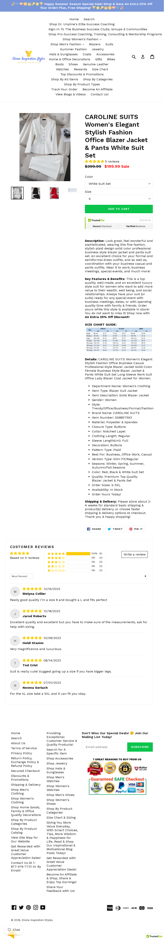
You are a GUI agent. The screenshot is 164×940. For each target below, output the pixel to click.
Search (89, 19)
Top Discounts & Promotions (82, 74)
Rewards (80, 69)
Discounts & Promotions (20, 777)
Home (74, 19)
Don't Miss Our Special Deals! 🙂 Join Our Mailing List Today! (115, 735)
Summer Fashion (73, 49)
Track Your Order (64, 89)
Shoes (73, 64)
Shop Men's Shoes (61, 795)
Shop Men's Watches (55, 779)
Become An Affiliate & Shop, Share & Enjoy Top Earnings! (62, 878)
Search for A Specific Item (57, 751)
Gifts (98, 59)
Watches (62, 69)
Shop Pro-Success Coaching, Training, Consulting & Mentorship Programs (105, 34)
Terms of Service (24, 748)
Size (88, 192)
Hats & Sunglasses (63, 54)
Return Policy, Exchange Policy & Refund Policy (25, 762)
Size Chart (100, 69)
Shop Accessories (60, 758)
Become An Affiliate (97, 89)
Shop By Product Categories (24, 822)
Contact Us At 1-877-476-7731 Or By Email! (26, 866)
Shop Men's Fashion (68, 44)
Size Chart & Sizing (61, 817)
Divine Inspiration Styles (37, 920)
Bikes (111, 59)
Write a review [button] (135, 554)
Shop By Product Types (82, 84)
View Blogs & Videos (71, 94)
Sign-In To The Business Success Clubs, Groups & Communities (98, 29)
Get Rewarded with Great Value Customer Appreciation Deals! (61, 863)
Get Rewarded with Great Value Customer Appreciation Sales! (26, 852)
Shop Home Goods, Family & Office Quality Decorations (26, 811)
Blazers (94, 44)
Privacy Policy (21, 753)
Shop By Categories (98, 79)
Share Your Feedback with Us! (61, 889)
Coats (87, 54)
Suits (109, 44)
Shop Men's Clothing (20, 791)
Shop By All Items (64, 79)
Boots (59, 64)
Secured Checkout (25, 771)
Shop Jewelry (57, 763)
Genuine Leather (96, 64)
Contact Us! (99, 94)
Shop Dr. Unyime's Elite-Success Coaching (82, 24)
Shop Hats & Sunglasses (56, 770)
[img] (33, 589)
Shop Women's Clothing (22, 800)
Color (89, 177)
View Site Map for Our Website (24, 839)
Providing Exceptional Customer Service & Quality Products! (62, 738)
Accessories (105, 54)
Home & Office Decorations (69, 59)
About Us (18, 743)
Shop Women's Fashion (83, 39)
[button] (95, 161)
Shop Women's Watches (58, 788)
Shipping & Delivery (26, 785)
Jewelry (98, 49)
